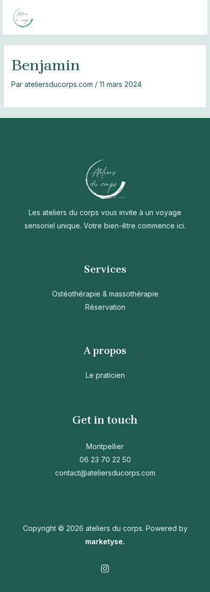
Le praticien (105, 375)
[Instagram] (105, 568)
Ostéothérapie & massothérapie (105, 293)
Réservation (105, 307)
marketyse (104, 541)
